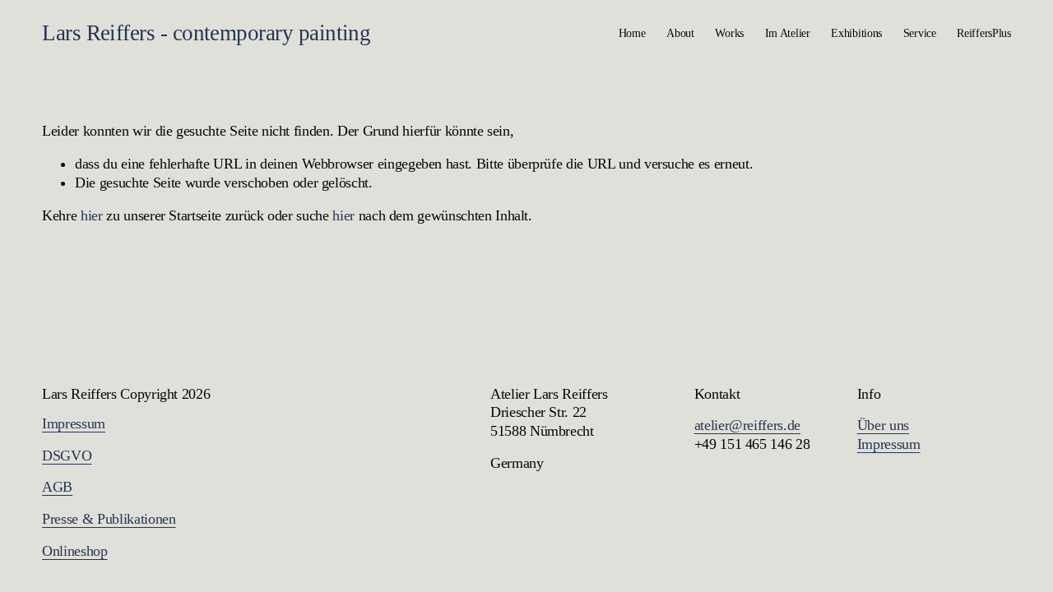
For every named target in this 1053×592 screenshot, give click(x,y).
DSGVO (66, 455)
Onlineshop (75, 551)
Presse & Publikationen (108, 519)
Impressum (73, 423)
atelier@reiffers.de (747, 425)
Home (632, 32)
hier (92, 215)
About (680, 32)
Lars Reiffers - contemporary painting (206, 33)
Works (729, 32)
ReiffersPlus (984, 32)
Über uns (883, 425)
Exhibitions (856, 32)
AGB (57, 487)
